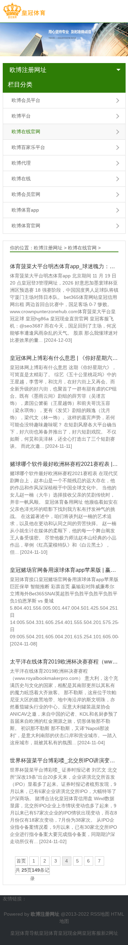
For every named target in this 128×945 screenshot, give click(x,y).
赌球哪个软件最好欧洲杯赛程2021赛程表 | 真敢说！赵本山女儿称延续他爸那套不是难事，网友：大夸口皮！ (64, 464)
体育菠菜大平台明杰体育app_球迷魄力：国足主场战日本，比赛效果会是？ (64, 266)
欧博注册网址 (28, 69)
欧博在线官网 (26, 131)
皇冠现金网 (70, 933)
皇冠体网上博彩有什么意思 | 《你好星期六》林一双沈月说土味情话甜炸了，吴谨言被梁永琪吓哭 (64, 358)
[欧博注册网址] (24, 11)
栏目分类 (20, 84)
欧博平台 (21, 116)
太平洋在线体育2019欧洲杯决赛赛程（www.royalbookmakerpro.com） (64, 662)
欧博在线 (21, 178)
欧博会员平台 (26, 100)
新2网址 (109, 933)
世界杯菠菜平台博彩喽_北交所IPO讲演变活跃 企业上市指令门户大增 (64, 760)
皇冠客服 (91, 933)
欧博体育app (25, 210)
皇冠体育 (48, 933)
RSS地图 (100, 914)
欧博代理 (21, 163)
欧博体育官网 (26, 225)
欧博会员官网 (26, 194)
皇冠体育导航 (24, 933)
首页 (21, 861)
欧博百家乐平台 (28, 147)
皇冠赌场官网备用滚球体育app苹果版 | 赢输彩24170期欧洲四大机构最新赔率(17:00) (64, 570)
